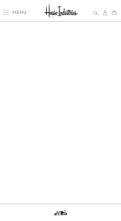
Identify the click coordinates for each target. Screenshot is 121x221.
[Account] (105, 12)
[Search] (96, 13)
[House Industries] (61, 11)
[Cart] (114, 12)
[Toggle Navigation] (7, 12)
